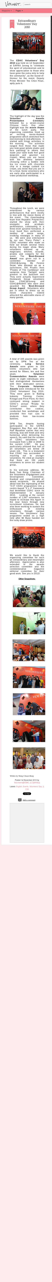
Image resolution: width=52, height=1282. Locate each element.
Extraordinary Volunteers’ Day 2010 (27, 24)
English (19, 786)
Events (25, 786)
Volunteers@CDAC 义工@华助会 (27, 782)
